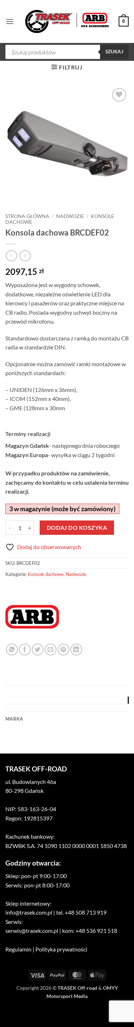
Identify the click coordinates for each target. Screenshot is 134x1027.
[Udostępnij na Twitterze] (38, 649)
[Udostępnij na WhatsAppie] (12, 649)
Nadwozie (70, 216)
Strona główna (27, 216)
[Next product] (11, 255)
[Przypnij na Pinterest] (63, 649)
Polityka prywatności (61, 949)
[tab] (67, 700)
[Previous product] (24, 255)
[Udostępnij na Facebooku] (25, 649)
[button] (9, 21)
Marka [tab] (14, 719)
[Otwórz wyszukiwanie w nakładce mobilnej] (67, 52)
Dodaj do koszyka (77, 527)
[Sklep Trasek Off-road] (67, 21)
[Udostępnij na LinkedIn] (76, 649)
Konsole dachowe (46, 574)
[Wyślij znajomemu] (50, 649)
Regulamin (18, 949)
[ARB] (32, 617)
